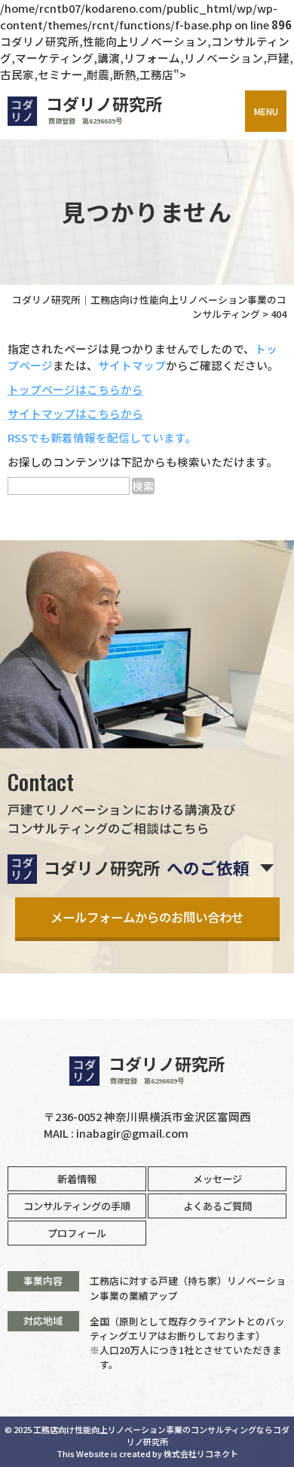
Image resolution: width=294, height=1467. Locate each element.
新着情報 (76, 1179)
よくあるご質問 (217, 1206)
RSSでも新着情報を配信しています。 (102, 437)
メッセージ (217, 1179)
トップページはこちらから (75, 389)
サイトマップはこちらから (75, 413)
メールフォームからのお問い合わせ (147, 917)
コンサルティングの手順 (76, 1206)
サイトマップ (132, 365)
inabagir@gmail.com (132, 1133)
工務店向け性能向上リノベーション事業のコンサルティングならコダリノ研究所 (161, 1435)
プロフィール (76, 1233)
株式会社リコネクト (201, 1453)
